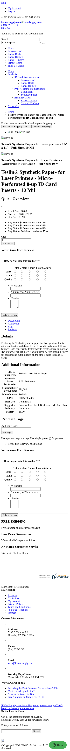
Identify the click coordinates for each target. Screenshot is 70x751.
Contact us (13, 598)
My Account (14, 8)
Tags (10, 326)
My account (14, 601)
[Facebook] (1, 737)
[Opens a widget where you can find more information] (58, 745)
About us (12, 595)
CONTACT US (9, 25)
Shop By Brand (16, 65)
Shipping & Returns (18, 610)
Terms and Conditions (19, 607)
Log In (11, 11)
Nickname (16, 285)
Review (15, 298)
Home (11, 111)
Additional (13, 323)
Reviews (12, 329)
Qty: (3, 236)
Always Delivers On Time (21, 694)
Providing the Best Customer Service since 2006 (32, 688)
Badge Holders (15, 57)
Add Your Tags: (9, 426)
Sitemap (12, 612)
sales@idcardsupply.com (20, 663)
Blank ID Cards (16, 59)
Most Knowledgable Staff (21, 691)
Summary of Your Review (24, 292)
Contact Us (13, 106)
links (3, 2)
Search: (5, 39)
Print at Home (15, 62)
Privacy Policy (15, 604)
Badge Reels (14, 54)
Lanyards (15, 51)
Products (12, 74)
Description (14, 320)
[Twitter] (2, 737)
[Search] (43, 43)
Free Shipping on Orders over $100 (26, 697)
